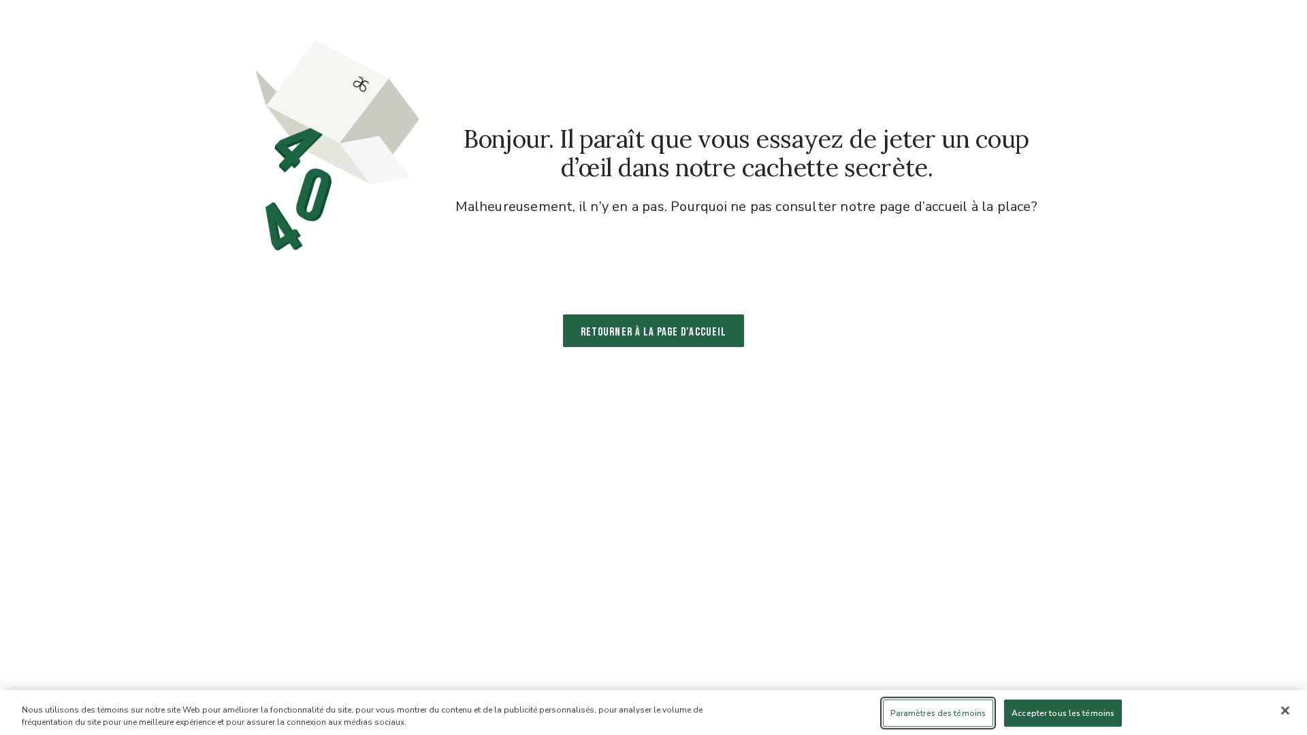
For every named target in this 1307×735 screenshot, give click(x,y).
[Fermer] (1285, 710)
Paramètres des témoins (938, 713)
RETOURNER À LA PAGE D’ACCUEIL (653, 332)
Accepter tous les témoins (1063, 713)
